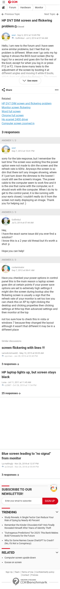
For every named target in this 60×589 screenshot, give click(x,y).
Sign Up (9, 572)
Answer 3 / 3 (9, 259)
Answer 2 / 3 (9, 212)
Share (9, 90)
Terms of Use (27, 572)
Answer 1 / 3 (9, 140)
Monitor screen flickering (16, 107)
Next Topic (49, 14)
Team (17, 572)
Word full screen (11, 111)
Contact (25, 575)
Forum (12, 7)
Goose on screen (13, 562)
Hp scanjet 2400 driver (15, 119)
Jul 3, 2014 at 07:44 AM (37, 38)
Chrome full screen (13, 115)
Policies (34, 575)
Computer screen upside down (20, 557)
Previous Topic (12, 14)
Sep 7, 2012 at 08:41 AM (23, 270)
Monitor (39, 7)
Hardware (25, 7)
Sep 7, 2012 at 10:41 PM (23, 151)
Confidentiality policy (44, 572)
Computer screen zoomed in (18, 123)
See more (32, 80)
